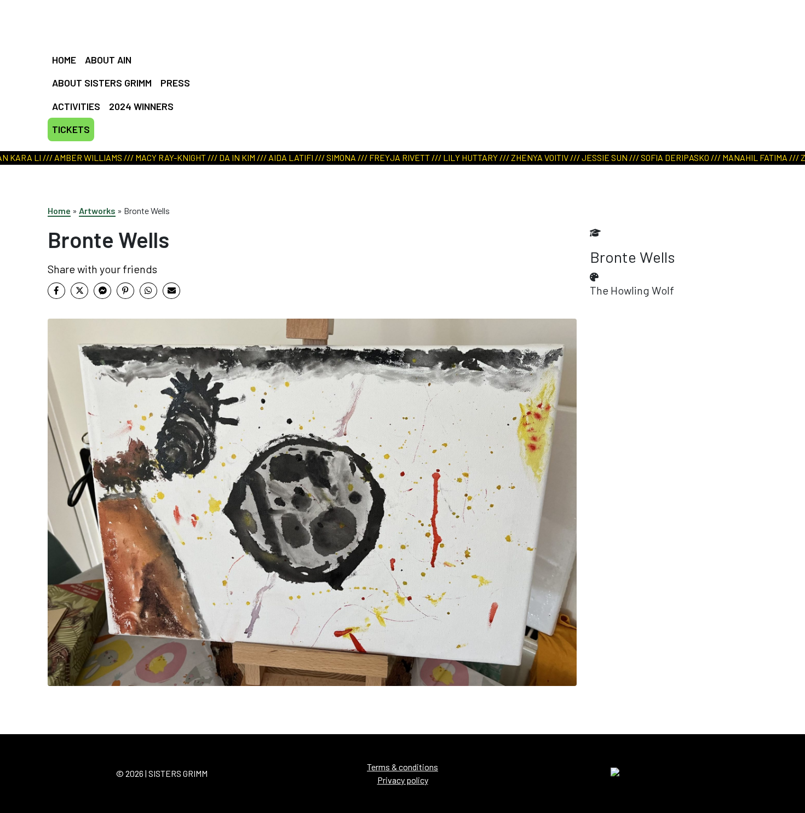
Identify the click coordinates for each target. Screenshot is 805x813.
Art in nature (398, 63)
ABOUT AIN (108, 60)
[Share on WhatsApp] (148, 290)
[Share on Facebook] (56, 290)
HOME (64, 60)
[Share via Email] (171, 290)
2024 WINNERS (141, 106)
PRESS (175, 83)
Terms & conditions (402, 767)
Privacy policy (402, 780)
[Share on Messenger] (102, 290)
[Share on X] (79, 290)
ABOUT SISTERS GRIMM (102, 83)
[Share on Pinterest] (125, 290)
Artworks (97, 210)
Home (59, 210)
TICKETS (71, 129)
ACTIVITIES (76, 106)
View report (396, 76)
